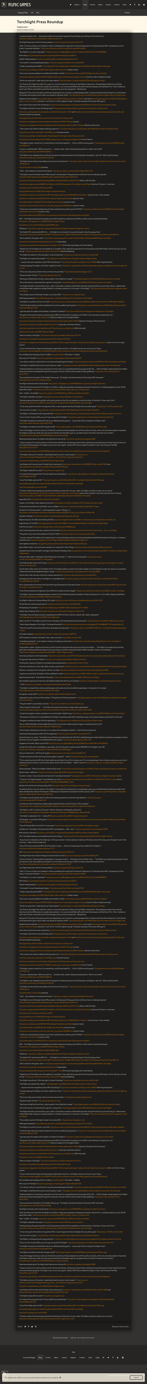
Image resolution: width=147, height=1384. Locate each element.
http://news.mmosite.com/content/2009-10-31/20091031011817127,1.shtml (89, 779)
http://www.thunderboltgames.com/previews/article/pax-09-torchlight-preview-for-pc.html (87, 413)
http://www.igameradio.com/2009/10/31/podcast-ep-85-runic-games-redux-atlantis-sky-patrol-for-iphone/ (86, 656)
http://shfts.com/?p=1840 (72, 637)
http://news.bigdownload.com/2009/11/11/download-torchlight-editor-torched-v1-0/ (84, 519)
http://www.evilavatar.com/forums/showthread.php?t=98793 (63, 48)
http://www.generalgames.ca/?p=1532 (77, 740)
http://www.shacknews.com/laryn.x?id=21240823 (79, 262)
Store (124, 5)
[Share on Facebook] (28, 1326)
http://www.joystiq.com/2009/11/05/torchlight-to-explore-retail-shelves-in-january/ (93, 673)
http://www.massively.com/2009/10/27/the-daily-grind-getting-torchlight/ (46, 198)
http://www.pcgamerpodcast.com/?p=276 (68, 42)
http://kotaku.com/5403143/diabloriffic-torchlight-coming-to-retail (78, 503)
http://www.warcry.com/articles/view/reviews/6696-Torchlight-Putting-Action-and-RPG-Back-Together (87, 301)
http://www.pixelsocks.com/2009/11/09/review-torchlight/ (40, 597)
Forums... (120, 1326)
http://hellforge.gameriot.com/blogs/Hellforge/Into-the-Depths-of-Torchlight (64, 298)
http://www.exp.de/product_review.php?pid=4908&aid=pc (54, 527)
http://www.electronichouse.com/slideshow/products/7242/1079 (78, 600)
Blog (85, 5)
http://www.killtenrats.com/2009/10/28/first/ (35, 151)
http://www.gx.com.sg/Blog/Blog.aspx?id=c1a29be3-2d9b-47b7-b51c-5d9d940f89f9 (76, 52)
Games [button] (76, 5)
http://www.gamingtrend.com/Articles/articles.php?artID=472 (91, 417)
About (100, 5)
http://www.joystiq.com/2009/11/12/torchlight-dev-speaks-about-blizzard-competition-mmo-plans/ (55, 495)
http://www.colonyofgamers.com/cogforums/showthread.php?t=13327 (45, 864)
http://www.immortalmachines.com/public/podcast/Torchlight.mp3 (99, 112)
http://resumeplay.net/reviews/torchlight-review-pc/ (93, 547)
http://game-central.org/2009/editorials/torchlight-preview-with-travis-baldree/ (91, 365)
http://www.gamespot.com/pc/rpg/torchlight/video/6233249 (59, 358)
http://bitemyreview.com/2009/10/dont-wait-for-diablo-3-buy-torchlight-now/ (97, 95)
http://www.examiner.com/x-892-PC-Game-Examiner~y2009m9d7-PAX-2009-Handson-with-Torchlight (55, 403)
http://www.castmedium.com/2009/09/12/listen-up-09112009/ (85, 464)
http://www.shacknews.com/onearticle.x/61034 (36, 157)
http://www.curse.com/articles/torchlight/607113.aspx (79, 506)
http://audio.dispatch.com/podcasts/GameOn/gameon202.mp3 (56, 516)
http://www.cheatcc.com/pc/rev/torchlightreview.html (73, 171)
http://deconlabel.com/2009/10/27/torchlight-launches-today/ (41, 202)
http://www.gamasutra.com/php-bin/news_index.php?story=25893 (84, 670)
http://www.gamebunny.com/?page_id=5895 (91, 829)
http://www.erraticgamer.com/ (73, 294)
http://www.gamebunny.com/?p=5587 (33, 487)
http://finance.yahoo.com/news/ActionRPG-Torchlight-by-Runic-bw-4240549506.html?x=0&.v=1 (53, 195)
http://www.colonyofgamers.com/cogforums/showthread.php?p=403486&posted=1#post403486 (54, 812)
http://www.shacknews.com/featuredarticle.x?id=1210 (60, 335)
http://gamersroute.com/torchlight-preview (35, 380)
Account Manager (29, 1357)
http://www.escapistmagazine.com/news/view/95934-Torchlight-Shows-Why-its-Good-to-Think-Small (55, 710)
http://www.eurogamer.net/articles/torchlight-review (56, 694)
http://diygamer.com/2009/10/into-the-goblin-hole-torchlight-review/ (71, 258)
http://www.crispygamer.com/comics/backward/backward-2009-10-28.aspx (46, 121)
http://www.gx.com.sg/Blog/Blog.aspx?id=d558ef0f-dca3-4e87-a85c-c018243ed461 (78, 743)
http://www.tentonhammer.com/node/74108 (35, 423)
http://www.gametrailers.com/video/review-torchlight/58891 (78, 571)
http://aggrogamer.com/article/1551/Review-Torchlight (39, 690)
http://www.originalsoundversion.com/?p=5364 (81, 255)
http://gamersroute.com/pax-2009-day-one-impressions (63, 397)
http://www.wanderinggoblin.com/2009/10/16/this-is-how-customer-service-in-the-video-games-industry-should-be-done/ (63, 351)
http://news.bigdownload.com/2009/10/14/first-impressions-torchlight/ (100, 361)
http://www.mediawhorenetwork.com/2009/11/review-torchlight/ (101, 591)
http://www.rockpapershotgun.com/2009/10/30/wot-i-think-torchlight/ (99, 713)
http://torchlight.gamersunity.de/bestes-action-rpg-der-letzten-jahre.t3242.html (48, 177)
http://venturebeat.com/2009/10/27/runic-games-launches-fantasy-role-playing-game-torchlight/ (54, 215)
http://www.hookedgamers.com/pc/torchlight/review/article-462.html (48, 852)
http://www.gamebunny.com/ (50, 275)
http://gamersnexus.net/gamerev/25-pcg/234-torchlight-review (79, 720)
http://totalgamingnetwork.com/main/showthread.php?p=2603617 (52, 55)
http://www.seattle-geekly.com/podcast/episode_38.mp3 (57, 59)
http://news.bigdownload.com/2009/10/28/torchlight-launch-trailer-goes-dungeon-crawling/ (53, 77)
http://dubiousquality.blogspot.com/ (78, 271)
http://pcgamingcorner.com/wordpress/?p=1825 (77, 534)
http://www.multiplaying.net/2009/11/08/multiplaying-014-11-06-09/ (63, 607)
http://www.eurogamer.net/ (54, 470)
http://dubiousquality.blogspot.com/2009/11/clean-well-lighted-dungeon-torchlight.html (94, 768)
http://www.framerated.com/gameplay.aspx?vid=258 (38, 241)
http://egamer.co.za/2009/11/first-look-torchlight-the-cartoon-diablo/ (96, 776)
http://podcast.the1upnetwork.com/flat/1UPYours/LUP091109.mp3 (43, 467)
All (32, 13)
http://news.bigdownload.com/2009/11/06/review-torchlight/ (77, 677)
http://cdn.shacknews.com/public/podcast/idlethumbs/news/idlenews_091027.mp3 (49, 180)
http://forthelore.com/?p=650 (30, 167)
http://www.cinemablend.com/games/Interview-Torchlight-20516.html (44, 339)
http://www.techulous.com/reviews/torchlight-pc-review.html (61, 611)
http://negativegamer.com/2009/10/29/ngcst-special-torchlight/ (60, 98)
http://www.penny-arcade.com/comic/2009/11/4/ (68, 753)
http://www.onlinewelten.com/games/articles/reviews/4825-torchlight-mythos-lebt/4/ (67, 832)
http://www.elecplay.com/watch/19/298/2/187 (81, 855)
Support (73, 1357)
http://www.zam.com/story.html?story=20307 (35, 187)
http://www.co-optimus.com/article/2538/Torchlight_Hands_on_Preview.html (61, 389)
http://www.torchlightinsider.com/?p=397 (34, 317)
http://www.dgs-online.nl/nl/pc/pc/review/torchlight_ (71, 785)
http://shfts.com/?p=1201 (28, 447)
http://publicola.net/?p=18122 (77, 663)
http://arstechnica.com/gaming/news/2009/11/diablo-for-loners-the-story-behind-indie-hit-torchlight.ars (57, 806)
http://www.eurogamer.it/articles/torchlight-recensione (65, 659)
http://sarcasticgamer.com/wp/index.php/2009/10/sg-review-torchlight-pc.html (89, 128)
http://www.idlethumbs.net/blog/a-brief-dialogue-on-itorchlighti (90, 311)
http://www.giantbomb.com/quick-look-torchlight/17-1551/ (41, 245)
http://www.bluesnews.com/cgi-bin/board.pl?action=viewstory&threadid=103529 (48, 321)
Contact (117, 5)
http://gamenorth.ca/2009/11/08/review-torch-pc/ (106, 621)
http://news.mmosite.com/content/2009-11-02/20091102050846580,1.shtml (46, 782)
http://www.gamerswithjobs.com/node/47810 (79, 575)
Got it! (136, 1377)
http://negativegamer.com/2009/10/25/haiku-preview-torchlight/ (96, 279)
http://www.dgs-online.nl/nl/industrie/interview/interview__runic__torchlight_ (88, 530)
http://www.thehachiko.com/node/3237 (84, 756)
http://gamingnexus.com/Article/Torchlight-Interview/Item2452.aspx (62, 543)
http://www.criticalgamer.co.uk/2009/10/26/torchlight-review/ (41, 221)
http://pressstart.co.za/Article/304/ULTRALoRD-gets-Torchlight (82, 80)
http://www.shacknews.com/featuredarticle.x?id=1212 (39, 324)
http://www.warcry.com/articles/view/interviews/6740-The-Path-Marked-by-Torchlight (95, 666)
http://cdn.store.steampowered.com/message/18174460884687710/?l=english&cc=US (92, 624)
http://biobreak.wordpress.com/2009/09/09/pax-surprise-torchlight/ (43, 435)
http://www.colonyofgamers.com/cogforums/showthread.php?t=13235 (45, 112)
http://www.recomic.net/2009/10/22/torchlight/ (36, 332)
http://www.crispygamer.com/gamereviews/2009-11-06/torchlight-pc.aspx (46, 652)
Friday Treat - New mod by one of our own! (81, 1338)
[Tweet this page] (25, 1326)
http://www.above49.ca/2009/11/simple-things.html (69, 816)
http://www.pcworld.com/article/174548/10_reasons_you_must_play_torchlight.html (50, 139)
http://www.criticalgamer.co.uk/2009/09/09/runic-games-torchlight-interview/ (77, 383)
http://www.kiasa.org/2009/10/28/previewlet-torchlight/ (86, 73)
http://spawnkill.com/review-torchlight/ (45, 499)
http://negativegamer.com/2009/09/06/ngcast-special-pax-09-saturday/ (81, 426)
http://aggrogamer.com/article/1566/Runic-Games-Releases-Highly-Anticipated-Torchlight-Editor (73, 523)
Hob (37, 13)
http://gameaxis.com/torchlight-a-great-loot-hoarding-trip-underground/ (80, 108)
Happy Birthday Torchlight (61, 1338)
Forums (92, 5)
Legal (97, 1357)
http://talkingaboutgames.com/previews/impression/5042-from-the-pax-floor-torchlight (51, 483)
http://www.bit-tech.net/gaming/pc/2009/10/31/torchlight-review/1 (88, 836)
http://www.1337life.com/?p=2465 (110, 406)
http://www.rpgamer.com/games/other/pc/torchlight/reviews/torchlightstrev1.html (58, 228)
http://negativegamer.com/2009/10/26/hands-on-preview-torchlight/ (86, 282)
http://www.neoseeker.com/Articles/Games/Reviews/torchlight (48, 684)
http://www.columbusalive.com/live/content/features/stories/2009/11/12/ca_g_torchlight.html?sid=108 (56, 512)
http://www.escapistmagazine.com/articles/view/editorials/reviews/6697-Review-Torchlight (78, 238)
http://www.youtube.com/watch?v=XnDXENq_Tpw (37, 132)
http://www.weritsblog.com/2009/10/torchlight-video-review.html (43, 70)
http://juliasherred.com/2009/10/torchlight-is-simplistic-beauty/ (42, 191)
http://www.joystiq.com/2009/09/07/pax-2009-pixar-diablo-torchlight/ (64, 393)
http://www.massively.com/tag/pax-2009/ (80, 439)
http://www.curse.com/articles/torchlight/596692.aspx (39, 225)
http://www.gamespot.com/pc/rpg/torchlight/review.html (40, 38)
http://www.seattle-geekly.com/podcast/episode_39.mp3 (100, 681)
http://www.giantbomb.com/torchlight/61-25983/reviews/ (40, 726)
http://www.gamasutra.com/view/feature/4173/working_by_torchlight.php (46, 328)
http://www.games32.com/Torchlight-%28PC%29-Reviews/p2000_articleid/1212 (59, 540)
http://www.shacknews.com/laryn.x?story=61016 (43, 251)
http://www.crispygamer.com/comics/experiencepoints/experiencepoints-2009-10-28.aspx (51, 125)
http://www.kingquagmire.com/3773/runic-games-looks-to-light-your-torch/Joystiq (49, 493)
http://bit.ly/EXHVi (58, 354)
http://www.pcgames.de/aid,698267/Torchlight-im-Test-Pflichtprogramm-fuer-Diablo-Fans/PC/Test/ (55, 184)
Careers (108, 5)
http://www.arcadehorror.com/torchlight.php (67, 703)
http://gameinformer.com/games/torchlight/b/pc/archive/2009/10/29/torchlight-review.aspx (76, 66)
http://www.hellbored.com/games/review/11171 (36, 848)
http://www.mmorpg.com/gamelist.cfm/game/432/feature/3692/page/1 (45, 749)
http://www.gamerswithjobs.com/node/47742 (74, 733)
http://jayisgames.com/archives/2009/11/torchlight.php (39, 617)
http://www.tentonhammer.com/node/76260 (64, 604)
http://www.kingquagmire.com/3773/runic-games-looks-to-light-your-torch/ (46, 1318)
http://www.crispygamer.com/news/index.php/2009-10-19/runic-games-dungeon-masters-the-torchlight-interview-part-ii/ (63, 342)
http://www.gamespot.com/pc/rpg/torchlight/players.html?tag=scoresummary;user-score (51, 136)
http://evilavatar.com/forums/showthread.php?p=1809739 (55, 634)
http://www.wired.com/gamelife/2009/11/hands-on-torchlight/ (61, 772)
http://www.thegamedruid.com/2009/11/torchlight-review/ (77, 825)
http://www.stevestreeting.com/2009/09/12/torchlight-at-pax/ (41, 460)
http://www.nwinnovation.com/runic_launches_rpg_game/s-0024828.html (46, 205)
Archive (127, 13)
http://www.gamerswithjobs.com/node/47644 (67, 62)
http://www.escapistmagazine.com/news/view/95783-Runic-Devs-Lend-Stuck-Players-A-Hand (82, 105)
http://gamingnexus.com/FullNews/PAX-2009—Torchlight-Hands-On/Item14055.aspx (73, 480)
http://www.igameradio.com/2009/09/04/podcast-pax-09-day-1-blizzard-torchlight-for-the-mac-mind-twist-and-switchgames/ (64, 451)
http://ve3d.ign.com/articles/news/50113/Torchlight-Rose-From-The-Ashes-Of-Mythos (68, 410)
